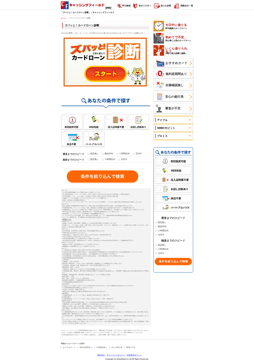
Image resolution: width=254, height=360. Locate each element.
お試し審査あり (138, 122)
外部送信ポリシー (134, 355)
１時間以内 (125, 153)
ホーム (63, 18)
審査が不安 (173, 108)
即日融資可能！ (71, 122)
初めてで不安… (176, 37)
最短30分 (109, 153)
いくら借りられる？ (176, 50)
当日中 (138, 153)
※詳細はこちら (66, 219)
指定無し (95, 153)
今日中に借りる (176, 25)
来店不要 (71, 139)
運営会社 (101, 355)
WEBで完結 (94, 122)
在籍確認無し (174, 85)
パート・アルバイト (94, 139)
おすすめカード (176, 63)
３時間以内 (110, 159)
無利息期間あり (176, 73)
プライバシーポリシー (115, 355)
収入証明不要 (116, 122)
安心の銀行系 (174, 96)
